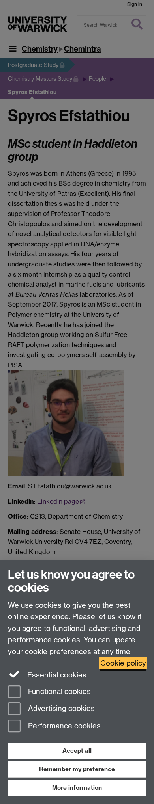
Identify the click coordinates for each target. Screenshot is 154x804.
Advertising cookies (60, 708)
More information (77, 787)
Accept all (77, 750)
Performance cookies (63, 726)
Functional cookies (58, 691)
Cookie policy (123, 663)
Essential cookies (55, 674)
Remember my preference (77, 769)
